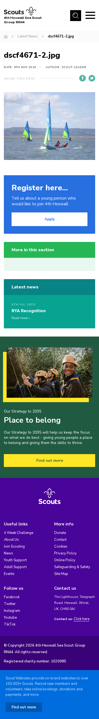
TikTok (9, 624)
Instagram (12, 610)
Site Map (61, 573)
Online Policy (64, 560)
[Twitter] (92, 78)
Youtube (10, 617)
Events (9, 573)
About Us (11, 539)
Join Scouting (14, 546)
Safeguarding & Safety (72, 567)
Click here (81, 619)
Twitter (10, 603)
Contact (60, 539)
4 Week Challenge (18, 532)
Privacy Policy (65, 553)
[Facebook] (82, 78)
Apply (50, 219)
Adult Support (15, 567)
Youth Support (15, 560)
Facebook (12, 597)
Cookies (60, 546)
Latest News (28, 36)
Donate (60, 532)
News (8, 553)
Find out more (49, 460)
